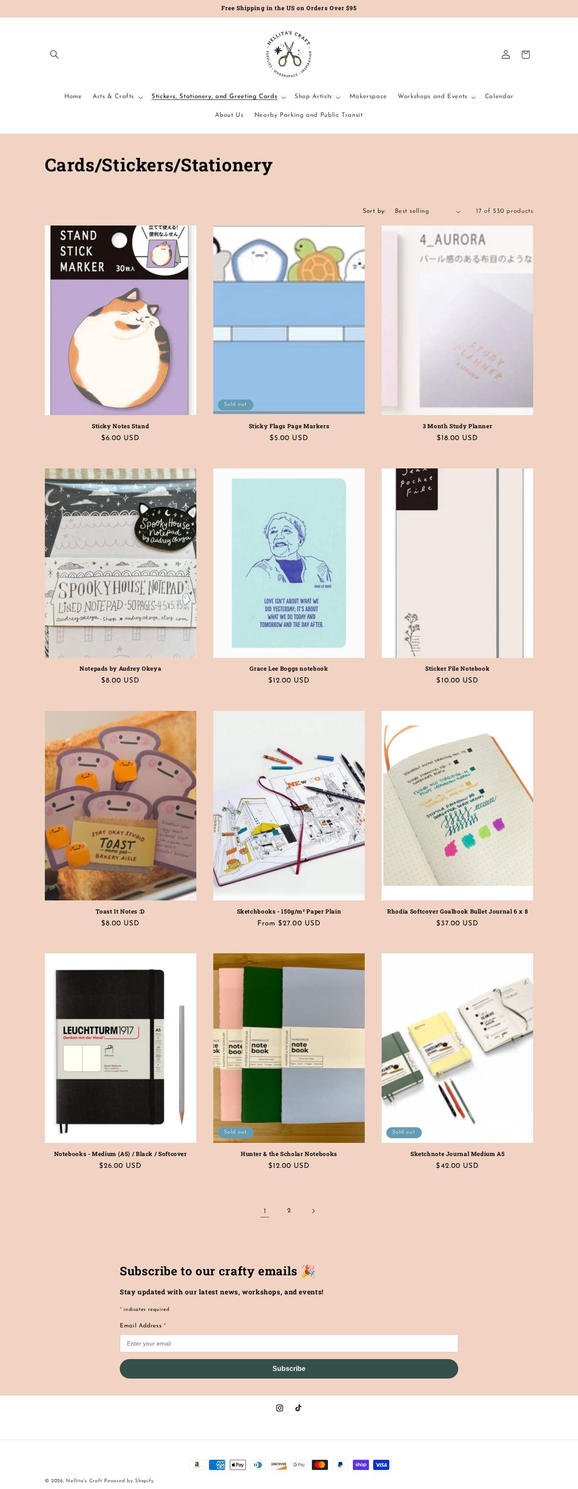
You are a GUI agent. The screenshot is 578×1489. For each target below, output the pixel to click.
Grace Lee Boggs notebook (289, 668)
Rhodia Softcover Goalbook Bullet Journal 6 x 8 (457, 911)
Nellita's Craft (84, 1480)
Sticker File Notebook (457, 668)
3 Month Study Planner (457, 426)
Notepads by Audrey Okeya (120, 668)
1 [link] (265, 1211)
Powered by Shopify (129, 1480)
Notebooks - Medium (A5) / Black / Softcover (120, 1154)
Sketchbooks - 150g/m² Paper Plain (289, 911)
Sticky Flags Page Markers (289, 426)
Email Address (143, 1326)
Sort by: (374, 211)
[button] (54, 54)
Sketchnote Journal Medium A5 (457, 1154)
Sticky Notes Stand (120, 426)
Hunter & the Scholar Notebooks (289, 1154)
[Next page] (313, 1211)
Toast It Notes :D (120, 911)
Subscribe (289, 1368)
